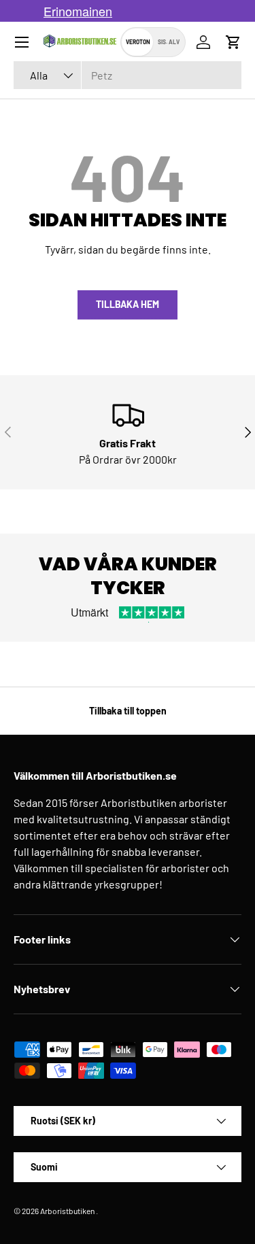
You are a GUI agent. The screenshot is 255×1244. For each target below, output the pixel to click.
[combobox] (127, 75)
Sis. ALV (169, 42)
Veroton (138, 42)
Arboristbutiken (67, 1210)
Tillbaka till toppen (128, 710)
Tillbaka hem (127, 304)
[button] (233, 42)
